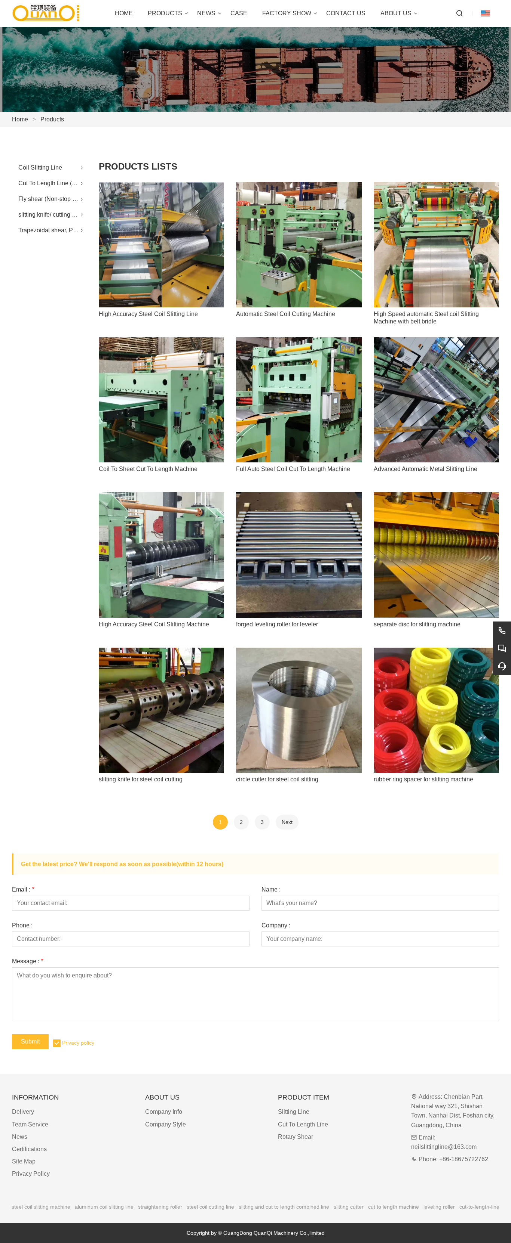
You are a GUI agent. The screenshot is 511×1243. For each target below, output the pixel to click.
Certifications (29, 1149)
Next (287, 822)
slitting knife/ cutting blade (52, 214)
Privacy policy (78, 1043)
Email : (23, 890)
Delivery (23, 1112)
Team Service (30, 1124)
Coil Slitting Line (40, 167)
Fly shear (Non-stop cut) (50, 199)
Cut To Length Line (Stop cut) (52, 183)
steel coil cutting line (210, 1207)
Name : (271, 890)
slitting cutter (349, 1207)
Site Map (24, 1161)
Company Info (163, 1112)
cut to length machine (393, 1207)
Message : (27, 961)
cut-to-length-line (479, 1207)
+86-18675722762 (463, 1159)
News (19, 1137)
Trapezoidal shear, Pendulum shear (52, 230)
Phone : (22, 926)
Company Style (165, 1124)
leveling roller (439, 1207)
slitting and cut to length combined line (284, 1207)
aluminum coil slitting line (104, 1207)
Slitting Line (293, 1112)
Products (52, 119)
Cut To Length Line (303, 1124)
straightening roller (160, 1207)
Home (20, 119)
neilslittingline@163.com (444, 1147)
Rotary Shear (295, 1137)
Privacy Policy (31, 1174)
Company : (275, 926)
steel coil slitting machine (41, 1207)
